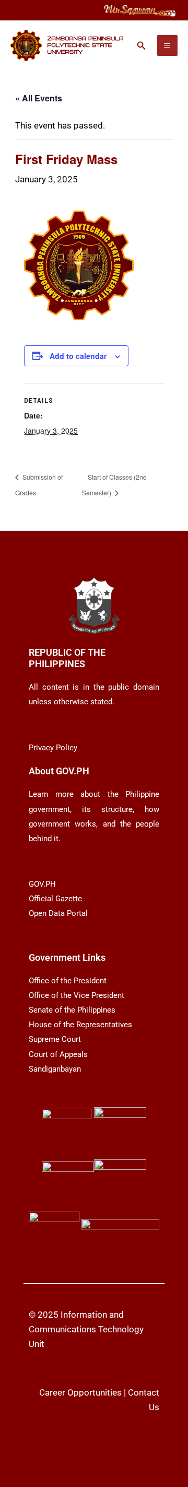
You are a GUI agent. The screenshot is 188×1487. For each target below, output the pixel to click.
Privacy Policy (53, 747)
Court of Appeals (58, 1054)
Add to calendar (78, 356)
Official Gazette (55, 898)
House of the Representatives (80, 1024)
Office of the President (68, 980)
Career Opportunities (80, 1392)
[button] (141, 45)
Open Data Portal (58, 913)
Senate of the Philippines (72, 1010)
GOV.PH (42, 884)
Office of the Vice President (76, 995)
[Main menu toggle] (167, 45)
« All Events (38, 98)
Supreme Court (55, 1039)
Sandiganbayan (55, 1069)
